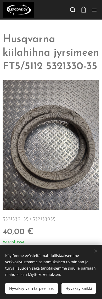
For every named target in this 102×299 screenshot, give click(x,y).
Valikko (94, 9)
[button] (72, 9)
